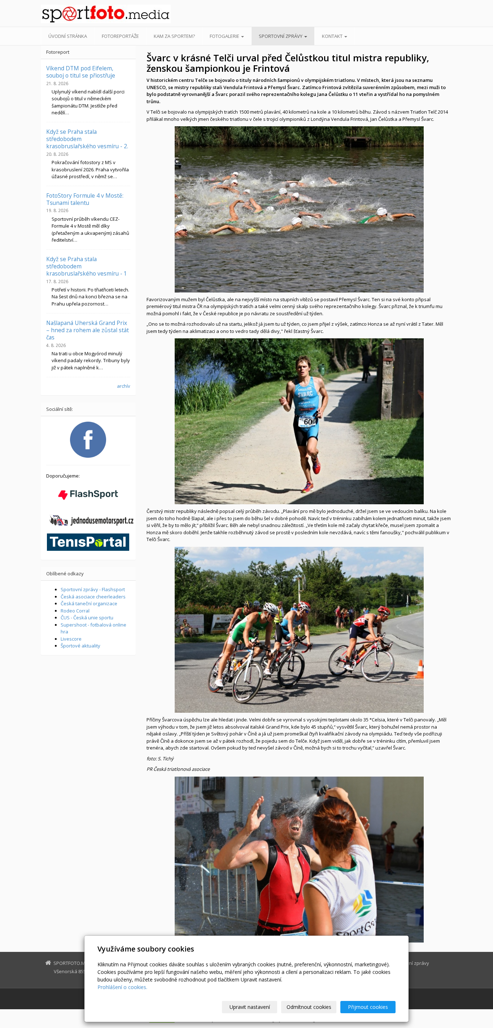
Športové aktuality (80, 645)
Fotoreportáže (120, 36)
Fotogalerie (225, 36)
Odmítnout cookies (309, 1006)
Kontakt (333, 36)
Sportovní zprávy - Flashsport (93, 589)
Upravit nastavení (250, 1006)
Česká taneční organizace (89, 603)
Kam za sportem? (174, 36)
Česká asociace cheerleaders (93, 596)
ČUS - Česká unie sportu (87, 617)
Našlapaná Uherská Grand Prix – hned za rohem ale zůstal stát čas (87, 330)
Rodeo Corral (75, 610)
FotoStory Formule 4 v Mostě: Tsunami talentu (84, 199)
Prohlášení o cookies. (122, 987)
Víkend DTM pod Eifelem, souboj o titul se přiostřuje (80, 71)
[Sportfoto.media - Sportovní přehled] (106, 14)
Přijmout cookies (368, 1006)
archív (123, 386)
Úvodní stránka (67, 36)
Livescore (71, 639)
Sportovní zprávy (281, 36)
